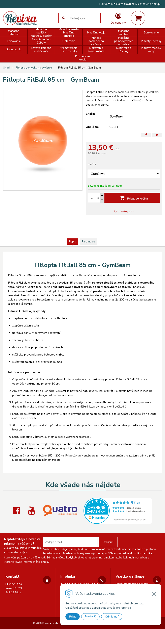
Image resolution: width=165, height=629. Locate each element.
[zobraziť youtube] (32, 511)
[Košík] (138, 18)
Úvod (6, 68)
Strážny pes (126, 211)
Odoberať (108, 542)
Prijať (72, 616)
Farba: (92, 164)
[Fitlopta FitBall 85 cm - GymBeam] (42, 140)
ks (97, 198)
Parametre (88, 241)
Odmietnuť (112, 616)
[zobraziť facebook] (17, 511)
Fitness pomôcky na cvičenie (34, 68)
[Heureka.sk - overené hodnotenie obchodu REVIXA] (118, 522)
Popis (72, 241)
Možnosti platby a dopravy (132, 584)
